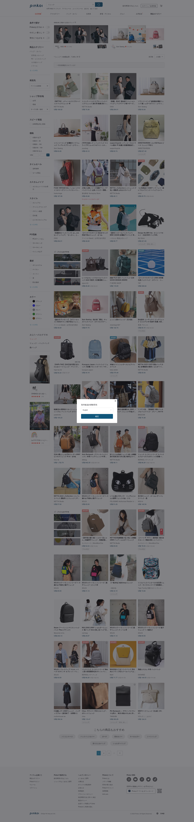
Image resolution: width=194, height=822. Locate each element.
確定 (97, 416)
